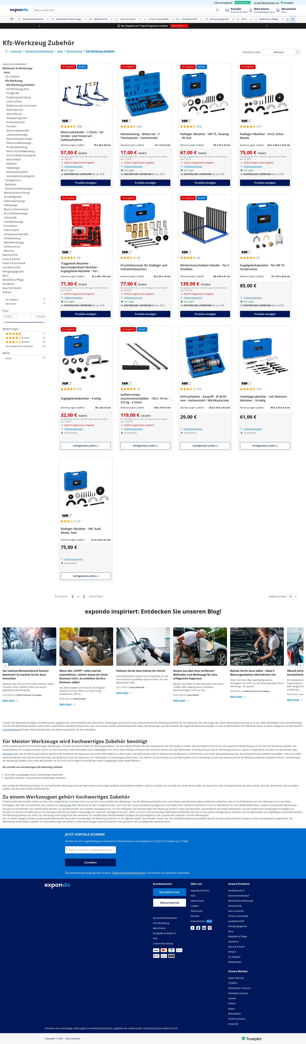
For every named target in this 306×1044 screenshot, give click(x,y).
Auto (7, 72)
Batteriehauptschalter (19, 139)
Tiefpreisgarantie (73, 166)
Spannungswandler (18, 130)
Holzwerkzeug (12, 238)
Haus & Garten (11, 259)
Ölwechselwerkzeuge (18, 143)
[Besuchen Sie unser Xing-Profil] (210, 929)
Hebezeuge (13, 168)
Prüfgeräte (12, 93)
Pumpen (11, 126)
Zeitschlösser (14, 114)
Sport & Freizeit (12, 288)
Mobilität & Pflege (13, 279)
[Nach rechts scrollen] (266, 26)
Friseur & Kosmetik (14, 263)
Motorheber (13, 159)
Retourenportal (169, 902)
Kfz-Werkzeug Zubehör (20, 85)
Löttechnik (10, 217)
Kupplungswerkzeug (18, 97)
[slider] (4, 322)
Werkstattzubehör (17, 172)
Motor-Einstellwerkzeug (20, 151)
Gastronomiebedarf (14, 64)
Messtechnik (10, 255)
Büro (5, 275)
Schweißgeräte (13, 197)
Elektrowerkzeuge (14, 201)
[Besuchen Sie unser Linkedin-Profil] (204, 929)
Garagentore (13, 180)
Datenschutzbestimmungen (129, 873)
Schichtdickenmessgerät (21, 155)
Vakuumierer (11, 230)
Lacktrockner (14, 101)
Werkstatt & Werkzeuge (17, 68)
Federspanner (14, 109)
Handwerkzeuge (13, 221)
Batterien (10, 184)
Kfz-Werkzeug (13, 80)
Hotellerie (8, 284)
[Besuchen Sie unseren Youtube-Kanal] (192, 929)
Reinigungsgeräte (13, 271)
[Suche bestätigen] (217, 10)
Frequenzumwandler (16, 234)
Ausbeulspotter (15, 122)
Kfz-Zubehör (12, 76)
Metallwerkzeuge (14, 242)
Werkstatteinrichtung (16, 192)
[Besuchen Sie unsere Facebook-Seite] (198, 929)
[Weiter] (84, 596)
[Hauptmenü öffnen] (11, 19)
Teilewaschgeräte (16, 118)
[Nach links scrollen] (39, 26)
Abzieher (11, 163)
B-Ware (7, 292)
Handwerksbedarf (12, 729)
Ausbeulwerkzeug (16, 147)
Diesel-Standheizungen (19, 188)
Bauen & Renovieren (16, 209)
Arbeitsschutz (12, 246)
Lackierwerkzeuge (17, 134)
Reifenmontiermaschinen (21, 105)
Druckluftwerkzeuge (16, 213)
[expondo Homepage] (6, 51)
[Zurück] (72, 596)
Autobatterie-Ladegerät (20, 176)
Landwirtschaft (11, 267)
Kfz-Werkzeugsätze (17, 89)
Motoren (9, 250)
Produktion (10, 226)
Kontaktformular (169, 892)
